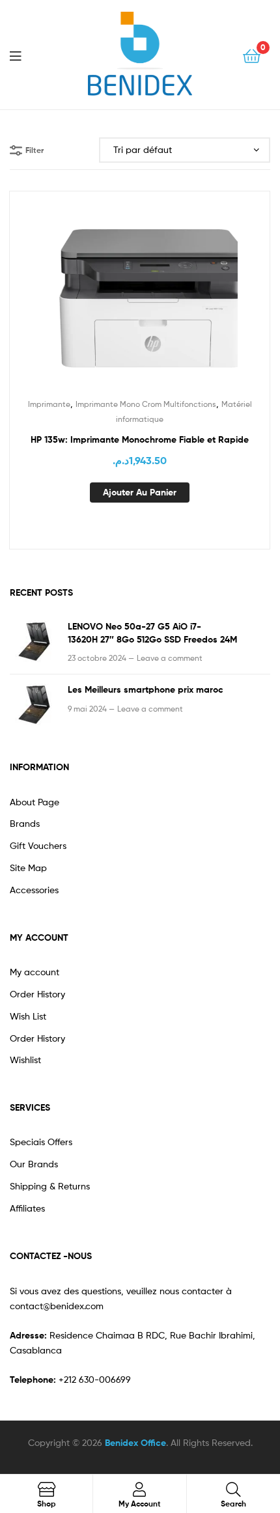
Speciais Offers (41, 1141)
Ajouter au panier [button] (139, 492)
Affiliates (27, 1208)
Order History (37, 993)
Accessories (34, 889)
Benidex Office (135, 1443)
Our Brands (34, 1163)
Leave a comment (170, 658)
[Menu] (23, 54)
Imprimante (49, 404)
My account (34, 971)
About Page (34, 801)
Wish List (28, 1015)
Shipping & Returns (50, 1185)
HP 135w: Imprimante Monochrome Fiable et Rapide (140, 439)
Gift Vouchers (38, 845)
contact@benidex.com (57, 1305)
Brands (25, 823)
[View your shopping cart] (251, 55)
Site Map (28, 867)
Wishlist (25, 1059)
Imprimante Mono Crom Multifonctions (146, 404)
